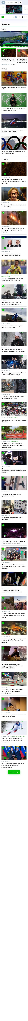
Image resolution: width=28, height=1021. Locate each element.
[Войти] (22, 17)
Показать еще (14, 772)
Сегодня (12, 64)
